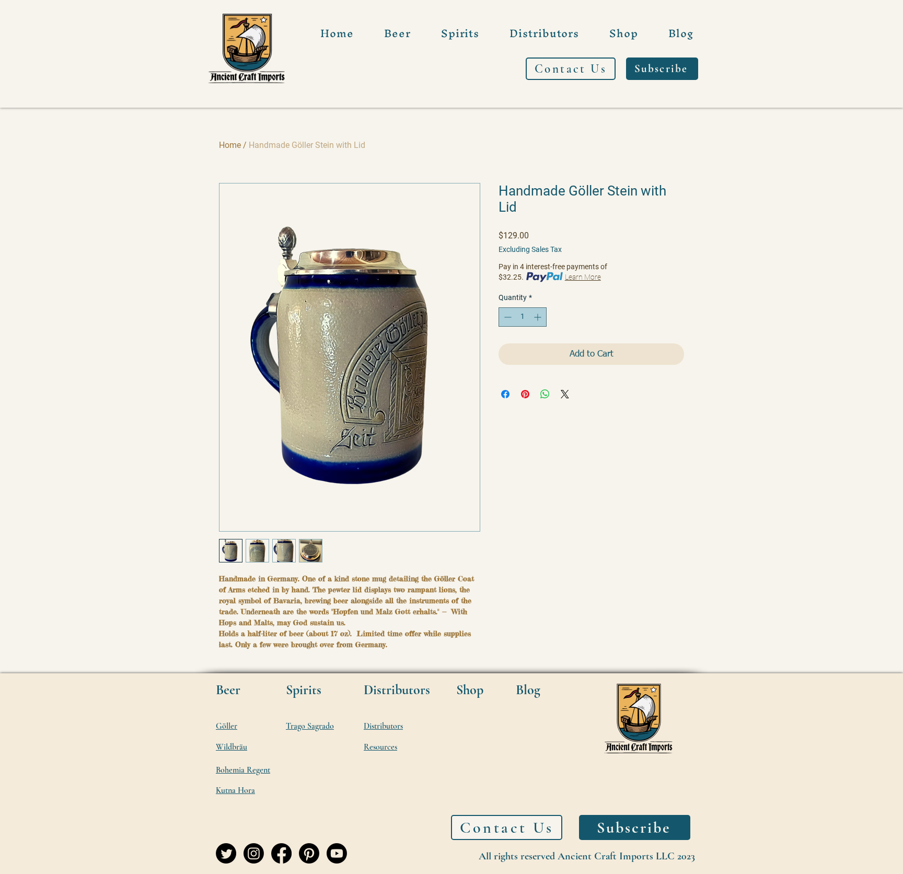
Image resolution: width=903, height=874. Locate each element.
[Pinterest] (309, 853)
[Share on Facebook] (505, 394)
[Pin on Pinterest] (525, 394)
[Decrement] (506, 317)
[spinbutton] (522, 317)
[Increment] (538, 317)
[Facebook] (281, 853)
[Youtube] (337, 853)
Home (230, 145)
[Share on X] (565, 394)
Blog (528, 690)
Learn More (583, 277)
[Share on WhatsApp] (545, 394)
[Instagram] (254, 853)
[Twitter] (226, 853)
